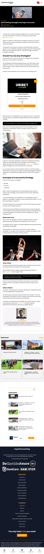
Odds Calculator (22, 485)
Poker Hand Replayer (22, 487)
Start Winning (22, 535)
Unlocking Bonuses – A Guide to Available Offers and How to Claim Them (31, 373)
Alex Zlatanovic (5, 24)
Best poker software (22, 490)
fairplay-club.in (30, 164)
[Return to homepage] (7, 2)
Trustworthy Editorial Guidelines (22, 513)
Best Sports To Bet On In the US (9, 352)
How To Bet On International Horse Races (10, 373)
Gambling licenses (22, 498)
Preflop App (22, 477)
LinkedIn (34, 325)
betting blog (3, 21)
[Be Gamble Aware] (19, 463)
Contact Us (22, 505)
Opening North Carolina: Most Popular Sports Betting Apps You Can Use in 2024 (26, 428)
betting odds (8, 272)
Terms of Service (22, 521)
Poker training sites (22, 493)
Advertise (22, 508)
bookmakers (21, 303)
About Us (22, 511)
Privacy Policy (22, 526)
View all (41, 337)
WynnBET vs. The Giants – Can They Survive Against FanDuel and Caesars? (32, 353)
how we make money (17, 546)
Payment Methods (22, 495)
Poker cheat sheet (22, 482)
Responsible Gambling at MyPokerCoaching (22, 518)
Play (31, 437)
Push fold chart (22, 480)
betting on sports (8, 37)
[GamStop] (28, 469)
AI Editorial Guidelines (22, 516)
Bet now (22, 106)
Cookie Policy (22, 524)
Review (22, 109)
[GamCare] (11, 469)
